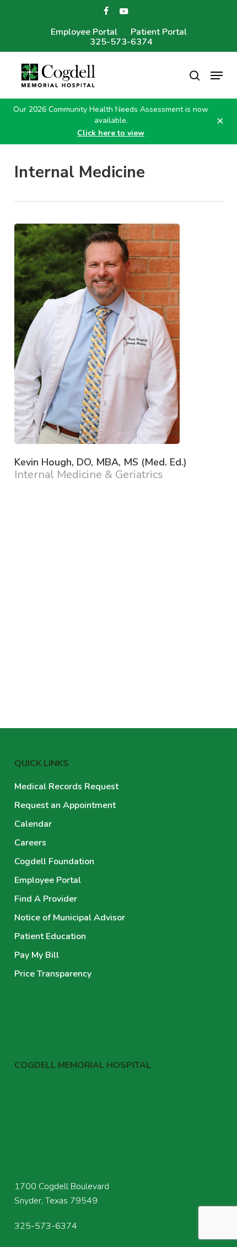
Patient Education (50, 936)
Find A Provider (45, 899)
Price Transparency (52, 974)
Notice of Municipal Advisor (69, 918)
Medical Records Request (66, 786)
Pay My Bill (36, 955)
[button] (217, 75)
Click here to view (110, 133)
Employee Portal (47, 880)
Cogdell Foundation (54, 861)
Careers (30, 843)
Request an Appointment (65, 805)
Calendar (33, 824)
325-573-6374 (45, 1226)
